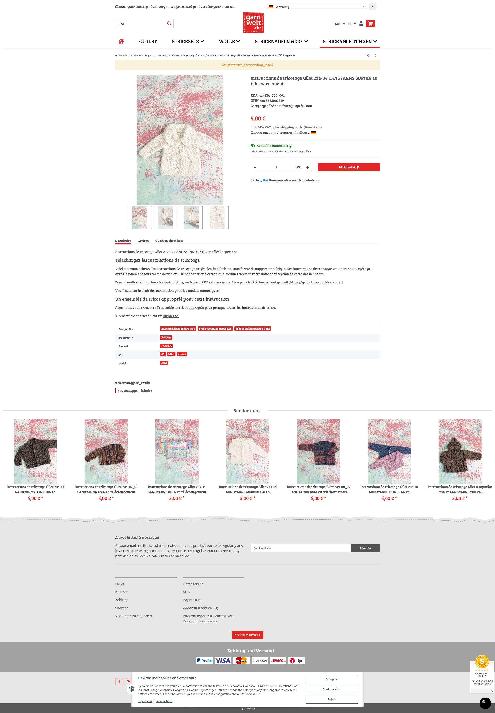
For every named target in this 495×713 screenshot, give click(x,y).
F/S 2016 (166, 337)
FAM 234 (166, 346)
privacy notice (174, 550)
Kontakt (121, 592)
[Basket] (372, 23)
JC (162, 354)
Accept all (331, 679)
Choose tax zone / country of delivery (280, 132)
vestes (182, 354)
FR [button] (350, 23)
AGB (186, 592)
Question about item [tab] (169, 240)
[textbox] (316, 6)
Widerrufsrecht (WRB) (200, 608)
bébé (171, 354)
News (119, 584)
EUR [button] (338, 23)
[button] (361, 23)
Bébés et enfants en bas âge (215, 328)
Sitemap (122, 608)
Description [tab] (123, 240)
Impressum (192, 599)
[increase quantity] (307, 167)
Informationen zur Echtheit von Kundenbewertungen (208, 618)
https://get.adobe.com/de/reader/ (316, 282)
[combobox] (316, 6)
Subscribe (365, 548)
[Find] (169, 24)
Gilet (164, 363)
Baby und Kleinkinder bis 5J (178, 328)
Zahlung (121, 599)
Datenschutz (193, 584)
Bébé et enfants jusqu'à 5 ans (253, 328)
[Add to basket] (118, 73)
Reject (332, 699)
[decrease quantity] (255, 167)
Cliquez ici (171, 315)
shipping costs (292, 127)
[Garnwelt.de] (253, 22)
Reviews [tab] (143, 240)
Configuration (332, 689)
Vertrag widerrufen (247, 635)
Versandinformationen (133, 616)
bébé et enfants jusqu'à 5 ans (289, 105)
